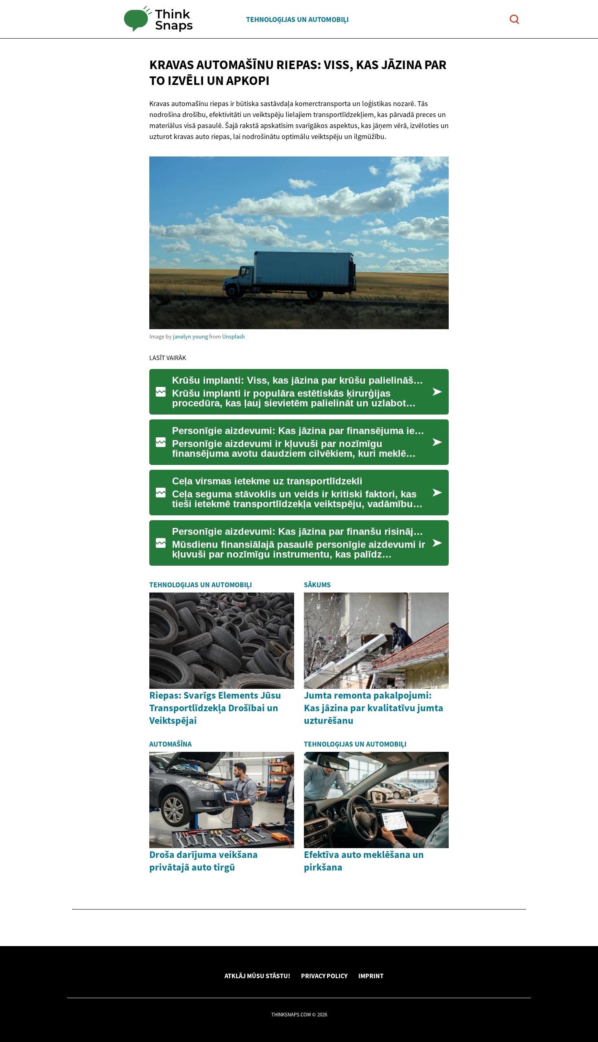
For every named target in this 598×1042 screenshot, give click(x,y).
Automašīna (170, 744)
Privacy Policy (324, 976)
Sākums (317, 584)
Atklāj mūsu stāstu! (257, 976)
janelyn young (190, 336)
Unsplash (233, 336)
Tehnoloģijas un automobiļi (297, 19)
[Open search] (514, 19)
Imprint (371, 976)
